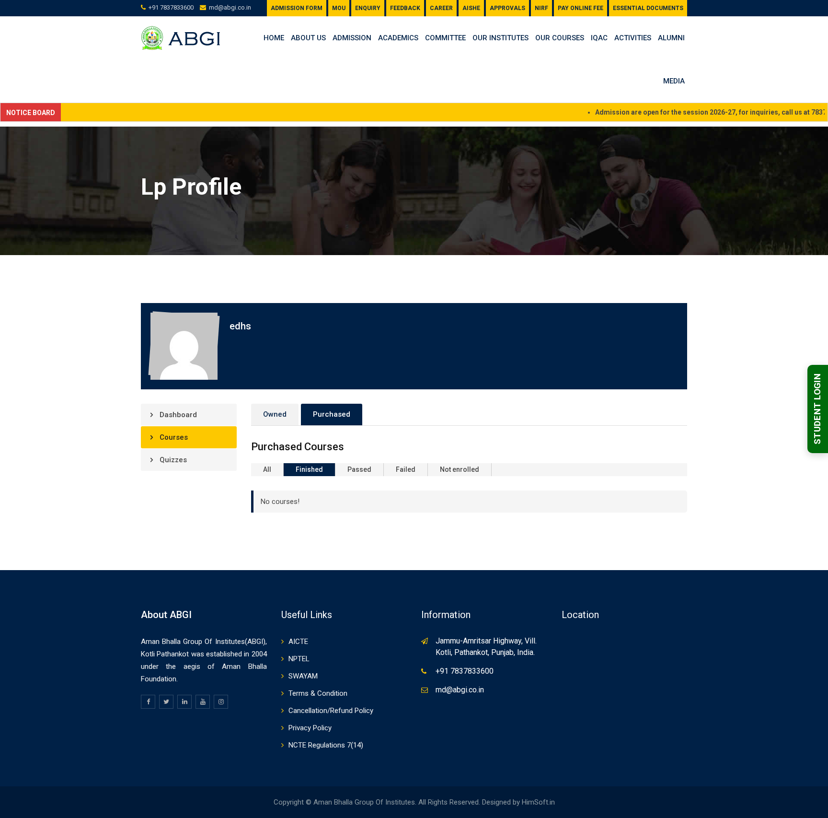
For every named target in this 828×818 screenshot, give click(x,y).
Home (274, 38)
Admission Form (296, 8)
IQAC (599, 38)
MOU (338, 8)
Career (441, 8)
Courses (173, 437)
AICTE (298, 641)
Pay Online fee (580, 8)
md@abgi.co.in (230, 7)
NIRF (541, 8)
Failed (405, 469)
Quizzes (172, 460)
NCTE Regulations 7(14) (325, 745)
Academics (398, 38)
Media (674, 81)
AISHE (471, 8)
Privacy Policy (310, 728)
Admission (352, 38)
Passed (359, 469)
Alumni (671, 38)
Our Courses (559, 38)
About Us (308, 38)
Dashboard (177, 414)
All (267, 469)
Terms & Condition (317, 693)
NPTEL (299, 658)
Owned (275, 414)
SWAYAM (303, 676)
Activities (632, 38)
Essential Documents (648, 8)
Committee (445, 38)
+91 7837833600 (171, 7)
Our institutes (500, 38)
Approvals (507, 8)
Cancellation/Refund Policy (330, 710)
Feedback (405, 8)
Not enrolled (459, 469)
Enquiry (367, 8)
